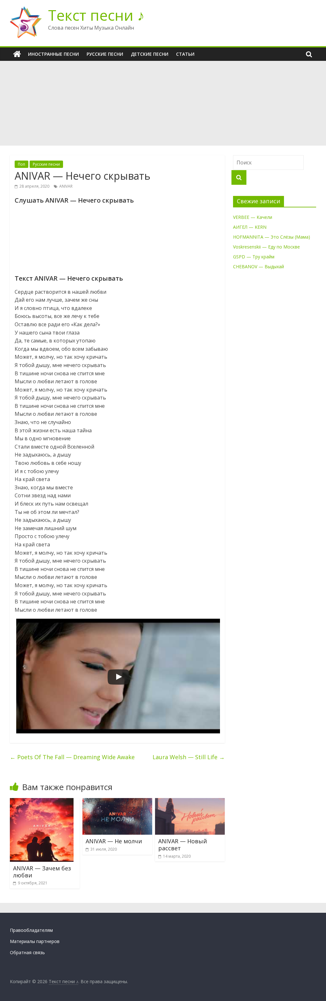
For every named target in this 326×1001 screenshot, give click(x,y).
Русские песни (105, 54)
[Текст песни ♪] (17, 54)
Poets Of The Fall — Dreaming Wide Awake (72, 757)
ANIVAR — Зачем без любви (42, 871)
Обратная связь (27, 952)
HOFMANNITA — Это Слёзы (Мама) (271, 237)
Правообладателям (31, 930)
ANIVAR (66, 186)
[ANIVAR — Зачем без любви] (42, 801)
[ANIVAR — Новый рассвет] (190, 801)
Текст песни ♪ (96, 15)
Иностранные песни (53, 54)
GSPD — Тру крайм (253, 257)
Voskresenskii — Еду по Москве (266, 247)
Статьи (185, 54)
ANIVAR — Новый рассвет (182, 844)
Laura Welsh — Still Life (188, 757)
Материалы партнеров (35, 941)
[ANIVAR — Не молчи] (117, 801)
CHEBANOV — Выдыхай (258, 266)
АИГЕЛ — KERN (249, 227)
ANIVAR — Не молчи (114, 841)
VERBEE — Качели (252, 217)
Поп (21, 164)
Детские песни (149, 54)
